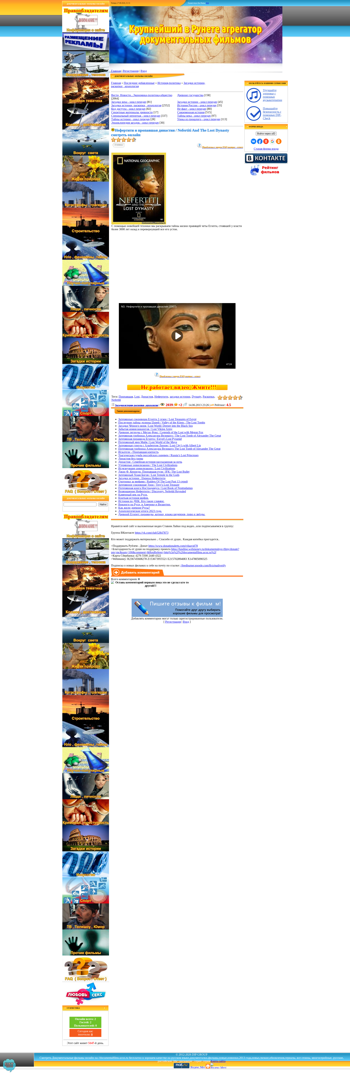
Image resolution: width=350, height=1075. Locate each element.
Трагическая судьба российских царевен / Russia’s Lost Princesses (158, 455)
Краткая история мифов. (133, 497)
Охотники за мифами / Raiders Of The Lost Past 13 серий (153, 481)
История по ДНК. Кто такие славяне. (141, 501)
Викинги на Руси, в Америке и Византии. (144, 504)
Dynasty (196, 396)
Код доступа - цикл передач (128, 108)
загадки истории (180, 396)
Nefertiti (116, 399)
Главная (116, 70)
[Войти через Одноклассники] (278, 141)
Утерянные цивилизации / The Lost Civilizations (147, 465)
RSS (207, 3)
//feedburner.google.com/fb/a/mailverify (203, 565)
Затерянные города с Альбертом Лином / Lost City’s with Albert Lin (159, 445)
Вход (144, 70)
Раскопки (208, 396)
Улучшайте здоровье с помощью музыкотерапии (272, 95)
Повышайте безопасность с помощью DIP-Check (272, 113)
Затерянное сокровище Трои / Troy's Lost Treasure (148, 484)
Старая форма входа (266, 148)
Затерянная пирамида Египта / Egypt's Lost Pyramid (150, 438)
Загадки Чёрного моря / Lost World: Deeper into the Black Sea (155, 425)
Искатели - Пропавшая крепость (138, 452)
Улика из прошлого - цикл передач (198, 119)
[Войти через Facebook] (259, 141)
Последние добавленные (139, 83)
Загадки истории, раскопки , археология (136, 105)
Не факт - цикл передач (191, 108)
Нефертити (161, 396)
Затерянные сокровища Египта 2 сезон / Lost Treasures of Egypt (157, 419)
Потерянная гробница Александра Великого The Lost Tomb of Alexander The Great (169, 448)
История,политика (169, 83)
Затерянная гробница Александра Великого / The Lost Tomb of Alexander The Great (169, 435)
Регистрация (131, 70)
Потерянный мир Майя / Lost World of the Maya (147, 442)
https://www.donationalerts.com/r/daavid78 (173, 545)
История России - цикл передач (196, 105)
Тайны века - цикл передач (194, 115)
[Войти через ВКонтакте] (253, 141)
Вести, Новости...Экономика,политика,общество (141, 95)
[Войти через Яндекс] (266, 141)
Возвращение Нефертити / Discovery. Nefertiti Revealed (152, 491)
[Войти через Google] (272, 141)
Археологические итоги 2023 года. (140, 511)
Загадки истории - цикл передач (197, 101)
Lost (136, 396)
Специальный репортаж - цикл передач (135, 115)
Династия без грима (130, 458)
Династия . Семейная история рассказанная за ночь (150, 461)
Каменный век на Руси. (133, 494)
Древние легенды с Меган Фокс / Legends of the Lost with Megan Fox (160, 432)
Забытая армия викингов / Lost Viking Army (145, 429)
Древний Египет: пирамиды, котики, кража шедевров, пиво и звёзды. (161, 514)
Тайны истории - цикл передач (130, 119)
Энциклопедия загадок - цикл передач (135, 122)
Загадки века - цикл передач (128, 101)
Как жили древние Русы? (134, 507)
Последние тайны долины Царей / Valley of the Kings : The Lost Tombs (161, 422)
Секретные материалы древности (132, 112)
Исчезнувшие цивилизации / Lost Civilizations (146, 468)
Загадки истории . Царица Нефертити (142, 478)
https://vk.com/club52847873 (151, 532)
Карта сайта (218, 1061)
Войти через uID (266, 133)
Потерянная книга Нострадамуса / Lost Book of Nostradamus (155, 488)
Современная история (191, 112)
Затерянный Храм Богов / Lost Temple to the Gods (148, 474)
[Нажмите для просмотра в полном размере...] (138, 223)
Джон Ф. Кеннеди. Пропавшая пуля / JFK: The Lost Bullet (153, 471)
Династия (147, 396)
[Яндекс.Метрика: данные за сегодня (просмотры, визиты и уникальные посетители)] (218, 1065)
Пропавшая (126, 396)
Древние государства (190, 95)
